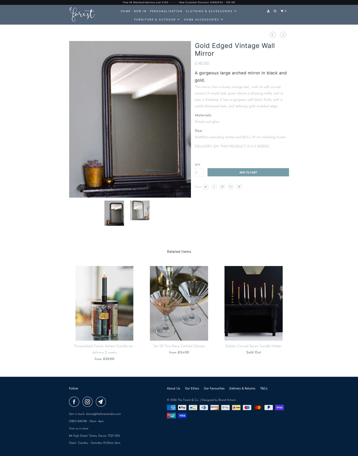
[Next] (283, 35)
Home (126, 11)
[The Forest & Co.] (88, 14)
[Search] (275, 11)
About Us (173, 388)
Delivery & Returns (242, 388)
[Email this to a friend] (238, 186)
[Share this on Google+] (230, 186)
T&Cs (263, 388)
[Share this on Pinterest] (222, 186)
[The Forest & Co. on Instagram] (88, 402)
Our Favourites (214, 388)
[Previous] (273, 35)
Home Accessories (202, 19)
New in (140, 11)
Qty (197, 165)
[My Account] (268, 11)
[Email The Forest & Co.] (102, 402)
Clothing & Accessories (210, 11)
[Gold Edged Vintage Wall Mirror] (130, 119)
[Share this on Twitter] (205, 186)
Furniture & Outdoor (155, 19)
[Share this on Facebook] (213, 186)
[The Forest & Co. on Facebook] (75, 402)
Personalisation (166, 11)
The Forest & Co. (188, 400)
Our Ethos (192, 388)
